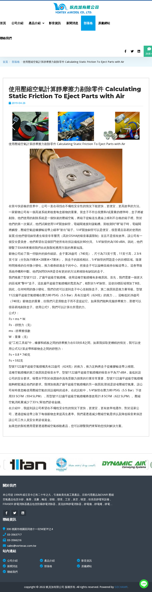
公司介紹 (12, 560)
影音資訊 (86, 560)
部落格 (16, 61)
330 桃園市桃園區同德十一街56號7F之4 (29, 529)
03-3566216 (14, 540)
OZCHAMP (121, 587)
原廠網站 (86, 566)
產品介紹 (49, 560)
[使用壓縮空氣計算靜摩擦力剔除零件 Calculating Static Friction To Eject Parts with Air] (36, 126)
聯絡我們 (12, 571)
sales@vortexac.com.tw (21, 545)
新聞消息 (12, 566)
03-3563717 (14, 534)
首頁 (5, 61)
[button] (13, 126)
